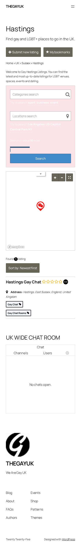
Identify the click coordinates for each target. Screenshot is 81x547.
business (43, 102)
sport (32, 102)
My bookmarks (59, 52)
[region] (40, 210)
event (54, 102)
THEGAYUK (15, 6)
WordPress (68, 539)
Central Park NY (21, 129)
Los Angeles (36, 124)
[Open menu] (72, 6)
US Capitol (53, 124)
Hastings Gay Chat (23, 282)
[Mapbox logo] (16, 247)
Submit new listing (25, 52)
